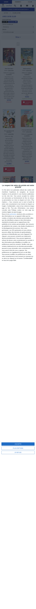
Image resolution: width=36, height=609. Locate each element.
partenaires (13, 214)
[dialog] (18, 396)
